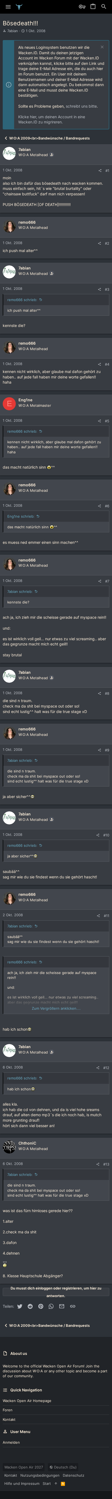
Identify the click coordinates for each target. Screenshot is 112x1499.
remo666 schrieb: (22, 300)
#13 (106, 1164)
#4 (107, 364)
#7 (107, 581)
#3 (107, 289)
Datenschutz (73, 1475)
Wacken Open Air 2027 (23, 1467)
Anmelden (11, 1442)
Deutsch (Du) (65, 1467)
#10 (106, 835)
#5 (107, 421)
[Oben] (55, 1483)
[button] (8, 7)
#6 (107, 506)
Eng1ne (25, 399)
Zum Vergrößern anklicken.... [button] (56, 1008)
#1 (107, 170)
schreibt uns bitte (81, 106)
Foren (8, 1410)
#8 (107, 693)
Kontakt (9, 1419)
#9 (107, 750)
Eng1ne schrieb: (21, 516)
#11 (106, 916)
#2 (107, 243)
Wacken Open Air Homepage (27, 1400)
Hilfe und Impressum (21, 1483)
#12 (106, 1068)
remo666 (27, 222)
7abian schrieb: (20, 591)
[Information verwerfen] (101, 47)
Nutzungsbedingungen (40, 1475)
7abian (12, 31)
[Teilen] (100, 170)
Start (47, 1483)
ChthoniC (27, 1143)
